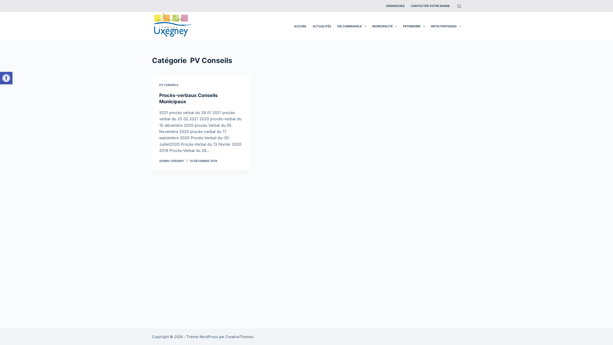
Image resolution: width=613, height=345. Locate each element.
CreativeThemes (239, 336)
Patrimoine (411, 26)
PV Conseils (168, 85)
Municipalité (382, 26)
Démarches (395, 6)
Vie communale (349, 26)
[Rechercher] (459, 6)
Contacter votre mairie (430, 6)
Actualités (322, 26)
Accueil (300, 26)
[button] (6, 78)
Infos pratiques (444, 26)
